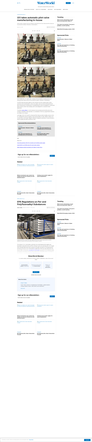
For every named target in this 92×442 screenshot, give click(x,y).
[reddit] (37, 30)
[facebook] (32, 30)
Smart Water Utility (21, 198)
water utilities (24, 110)
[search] (19, 3)
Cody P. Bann (19, 207)
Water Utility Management (41, 9)
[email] (39, 30)
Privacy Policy (31, 439)
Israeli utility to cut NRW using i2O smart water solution (28, 145)
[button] (18, 3)
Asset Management (57, 9)
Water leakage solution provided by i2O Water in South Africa (29, 147)
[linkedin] (34, 30)
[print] (54, 30)
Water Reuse (50, 9)
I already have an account (36, 274)
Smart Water (65, 9)
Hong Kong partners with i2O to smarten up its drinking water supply (31, 142)
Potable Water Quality (21, 14)
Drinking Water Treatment (29, 9)
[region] (46, 440)
